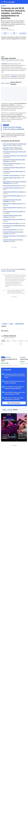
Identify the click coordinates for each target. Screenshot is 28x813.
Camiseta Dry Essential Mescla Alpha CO (14, 167)
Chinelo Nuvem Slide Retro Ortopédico (13, 192)
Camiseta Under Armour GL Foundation (14, 236)
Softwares (14, 340)
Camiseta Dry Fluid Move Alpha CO (12, 196)
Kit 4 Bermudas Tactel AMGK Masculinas (14, 225)
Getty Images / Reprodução (8, 58)
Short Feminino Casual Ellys (10, 223)
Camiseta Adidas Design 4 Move (11, 178)
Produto (3, 5)
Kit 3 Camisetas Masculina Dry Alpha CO (14, 211)
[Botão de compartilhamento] (5, 33)
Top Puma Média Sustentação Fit (12, 163)
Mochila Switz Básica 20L (10, 229)
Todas (3, 340)
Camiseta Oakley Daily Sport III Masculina (14, 152)
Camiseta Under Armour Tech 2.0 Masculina (15, 156)
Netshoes (4, 63)
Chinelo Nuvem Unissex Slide (11, 185)
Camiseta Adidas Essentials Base (12, 188)
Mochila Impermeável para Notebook (13, 219)
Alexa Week (20, 340)
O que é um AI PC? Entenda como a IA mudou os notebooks (13, 128)
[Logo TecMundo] (9, 2)
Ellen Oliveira (4, 28)
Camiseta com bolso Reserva (11, 175)
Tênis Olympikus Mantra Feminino (12, 207)
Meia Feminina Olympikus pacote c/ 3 (13, 203)
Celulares (8, 340)
